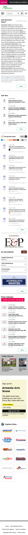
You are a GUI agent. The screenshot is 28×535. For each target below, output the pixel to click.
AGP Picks (4, 2)
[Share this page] (26, 13)
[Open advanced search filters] (22, 13)
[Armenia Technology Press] (7, 449)
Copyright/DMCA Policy (9, 532)
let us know (21, 79)
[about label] (9, 150)
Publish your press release (12, 300)
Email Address (8, 405)
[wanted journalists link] (14, 243)
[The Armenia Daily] (21, 468)
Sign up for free (14, 411)
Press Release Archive (16, 526)
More (21, 86)
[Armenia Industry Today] (7, 440)
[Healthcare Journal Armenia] (21, 459)
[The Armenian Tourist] (7, 477)
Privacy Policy (21, 532)
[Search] (18, 13)
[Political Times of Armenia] (7, 468)
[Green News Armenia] (7, 459)
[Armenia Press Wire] (21, 440)
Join (24, 252)
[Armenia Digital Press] (21, 431)
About (7, 526)
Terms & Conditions (20, 529)
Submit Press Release (8, 529)
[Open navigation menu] (2, 13)
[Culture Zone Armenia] (21, 449)
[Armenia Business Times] (7, 431)
